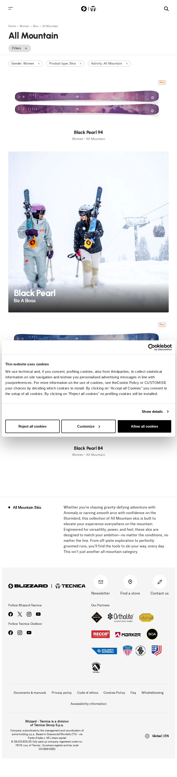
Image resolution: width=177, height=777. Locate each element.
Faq (133, 693)
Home (12, 26)
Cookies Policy (114, 693)
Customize (85, 426)
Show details (152, 411)
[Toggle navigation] (10, 8)
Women (25, 26)
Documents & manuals (30, 693)
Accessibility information (88, 704)
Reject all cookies (32, 426)
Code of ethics (87, 693)
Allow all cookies (144, 426)
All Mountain (50, 26)
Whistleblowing (152, 693)
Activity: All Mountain (106, 63)
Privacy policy (62, 693)
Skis (36, 26)
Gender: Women (22, 63)
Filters (16, 48)
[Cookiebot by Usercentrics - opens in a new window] (151, 347)
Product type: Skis (62, 63)
